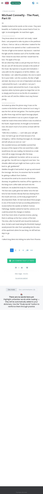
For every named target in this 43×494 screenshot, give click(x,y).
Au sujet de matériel (21, 278)
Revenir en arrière (9, 11)
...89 (26, 250)
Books (25, 274)
